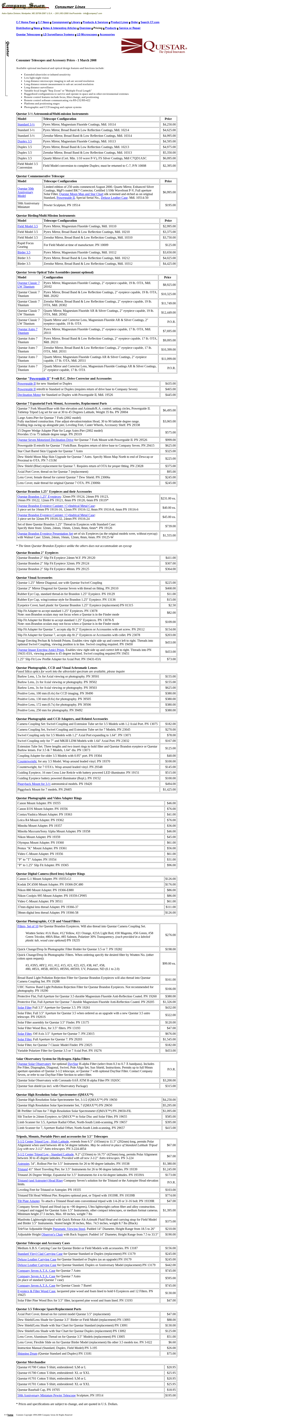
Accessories (107, 34)
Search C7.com (150, 22)
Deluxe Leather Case (114, 197)
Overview (85, 28)
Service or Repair (130, 28)
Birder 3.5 (24, 252)
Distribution (23, 28)
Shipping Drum (27, 1353)
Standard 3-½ (26, 124)
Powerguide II (66, 197)
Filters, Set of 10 (28, 926)
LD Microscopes (87, 34)
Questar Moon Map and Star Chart (81, 194)
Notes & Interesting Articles (60, 28)
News (36, 28)
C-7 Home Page (25, 22)
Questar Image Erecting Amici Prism (41, 650)
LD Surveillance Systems (58, 34)
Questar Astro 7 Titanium (27, 331)
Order (134, 22)
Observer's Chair (52, 1234)
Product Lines (119, 22)
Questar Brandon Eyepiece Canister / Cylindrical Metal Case (56, 506)
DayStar (73, 1064)
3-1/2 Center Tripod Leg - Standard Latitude (46, 1154)
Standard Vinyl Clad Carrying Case (40, 1253)
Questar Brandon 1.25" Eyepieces (39, 496)
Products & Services (95, 22)
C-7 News (43, 22)
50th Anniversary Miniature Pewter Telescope (47, 1395)
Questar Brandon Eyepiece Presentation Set (45, 533)
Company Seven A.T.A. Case (36, 1270)
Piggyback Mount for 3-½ (34, 784)
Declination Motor (29, 394)
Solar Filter (25, 1007)
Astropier (23, 1163)
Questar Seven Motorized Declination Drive (45, 440)
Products (110, 28)
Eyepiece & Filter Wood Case (36, 1291)
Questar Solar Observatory (34, 1064)
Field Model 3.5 (28, 226)
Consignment (60, 22)
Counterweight (27, 761)
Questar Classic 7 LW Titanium (29, 284)
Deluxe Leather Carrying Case (37, 1259)
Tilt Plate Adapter (28, 1201)
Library (75, 22)
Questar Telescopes (28, 34)
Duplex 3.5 (25, 141)
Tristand (23, 1169)
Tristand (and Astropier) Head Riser (40, 1180)
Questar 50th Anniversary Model (26, 192)
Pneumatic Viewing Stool (69, 1228)
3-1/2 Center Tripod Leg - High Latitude (43, 1141)
